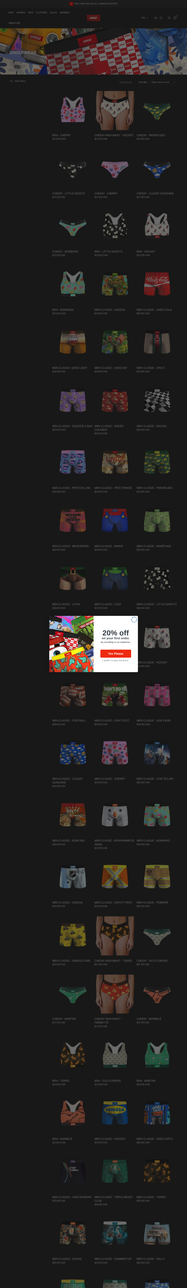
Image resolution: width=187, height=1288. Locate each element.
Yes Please (115, 653)
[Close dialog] (134, 619)
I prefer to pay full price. (115, 660)
